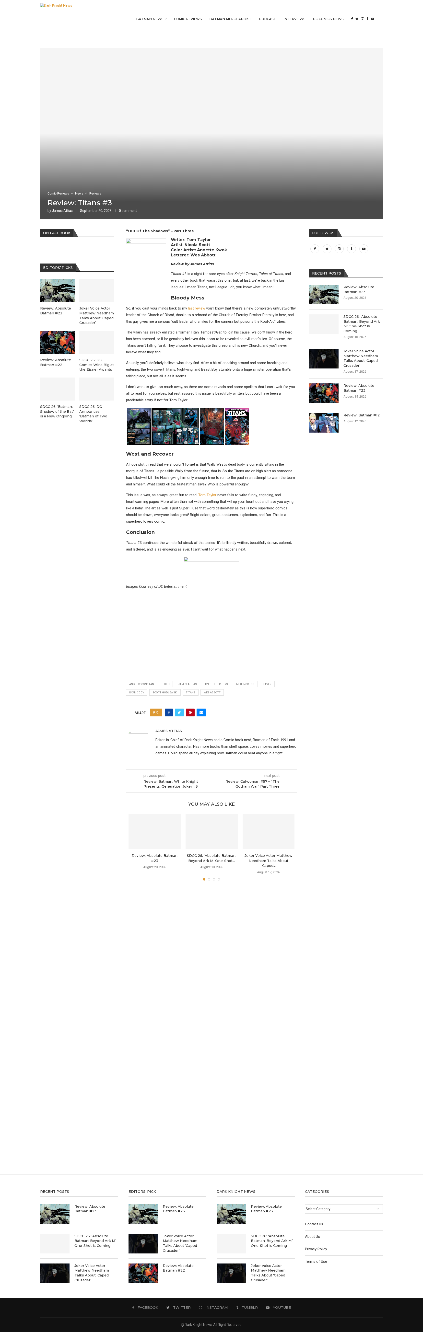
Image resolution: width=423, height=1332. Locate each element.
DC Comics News (328, 19)
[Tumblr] (367, 19)
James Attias (62, 211)
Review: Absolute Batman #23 (358, 289)
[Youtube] (372, 19)
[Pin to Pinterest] (190, 712)
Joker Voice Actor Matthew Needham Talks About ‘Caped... (269, 860)
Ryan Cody (136, 692)
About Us (312, 1236)
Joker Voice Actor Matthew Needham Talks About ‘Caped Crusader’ (360, 358)
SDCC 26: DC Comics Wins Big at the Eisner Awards (96, 365)
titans (190, 692)
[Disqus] (211, 955)
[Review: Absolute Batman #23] (155, 831)
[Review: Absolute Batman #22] (324, 393)
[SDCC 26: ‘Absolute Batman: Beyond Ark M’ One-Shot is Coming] (212, 831)
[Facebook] (352, 19)
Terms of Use (316, 1261)
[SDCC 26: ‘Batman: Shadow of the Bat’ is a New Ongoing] (57, 389)
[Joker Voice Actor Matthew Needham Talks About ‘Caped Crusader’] (269, 831)
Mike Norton (245, 684)
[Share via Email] (201, 712)
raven (267, 684)
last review (196, 308)
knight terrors (216, 684)
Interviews (294, 19)
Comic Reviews (188, 19)
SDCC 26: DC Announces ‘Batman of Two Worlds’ (93, 413)
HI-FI (167, 684)
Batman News (150, 19)
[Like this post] (157, 712)
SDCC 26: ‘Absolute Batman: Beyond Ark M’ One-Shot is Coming (361, 323)
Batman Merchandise (230, 19)
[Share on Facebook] (169, 712)
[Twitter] (357, 19)
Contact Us (314, 1224)
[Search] (380, 19)
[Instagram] (362, 19)
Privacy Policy (316, 1249)
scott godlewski (165, 692)
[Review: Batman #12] (324, 423)
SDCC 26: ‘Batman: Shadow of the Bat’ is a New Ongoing (57, 411)
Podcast (267, 19)
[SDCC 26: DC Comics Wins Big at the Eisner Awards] (96, 342)
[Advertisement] (211, 624)
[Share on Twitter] (179, 712)
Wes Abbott (212, 692)
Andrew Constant (142, 684)
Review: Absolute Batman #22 (358, 388)
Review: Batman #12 (361, 415)
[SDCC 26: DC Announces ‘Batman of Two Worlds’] (96, 389)
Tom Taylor (207, 495)
